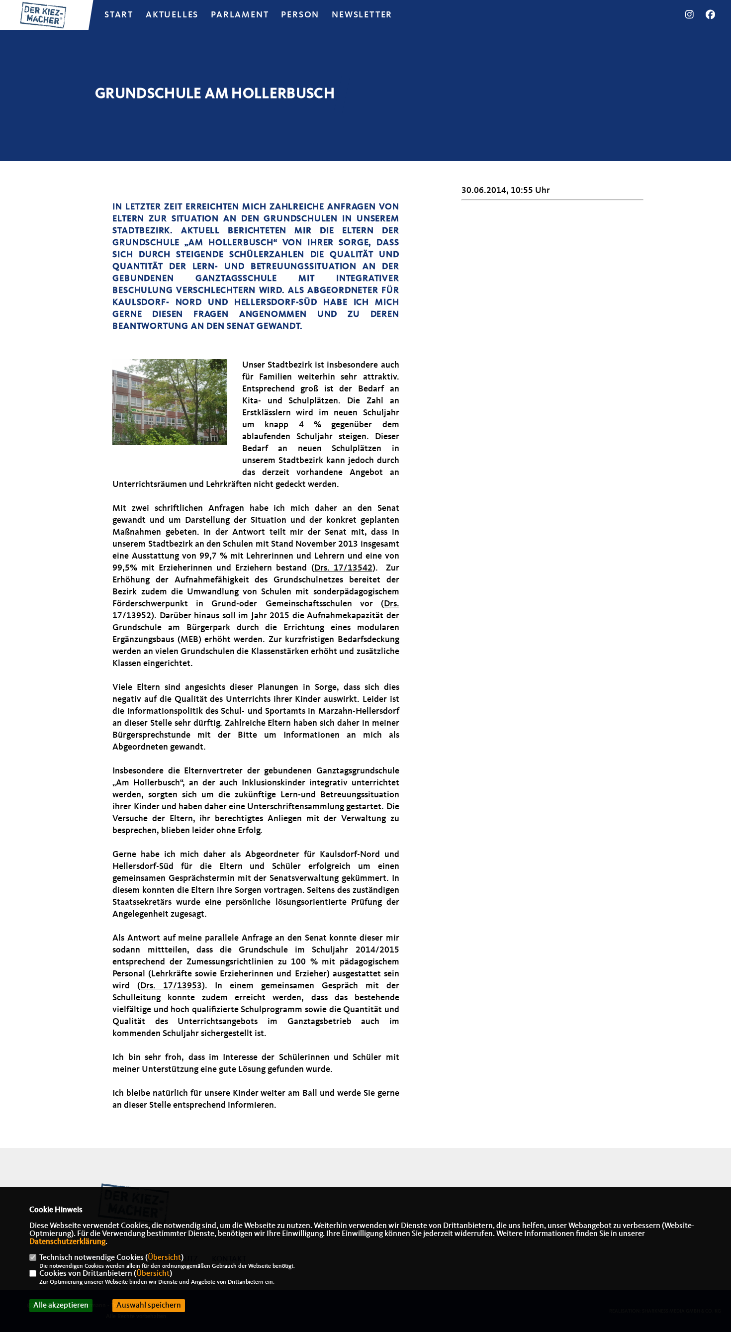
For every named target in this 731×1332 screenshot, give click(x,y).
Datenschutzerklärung (67, 1242)
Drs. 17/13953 (171, 985)
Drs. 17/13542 (343, 568)
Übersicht (164, 1258)
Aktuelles (172, 14)
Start (118, 14)
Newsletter (362, 14)
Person (300, 14)
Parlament (240, 14)
